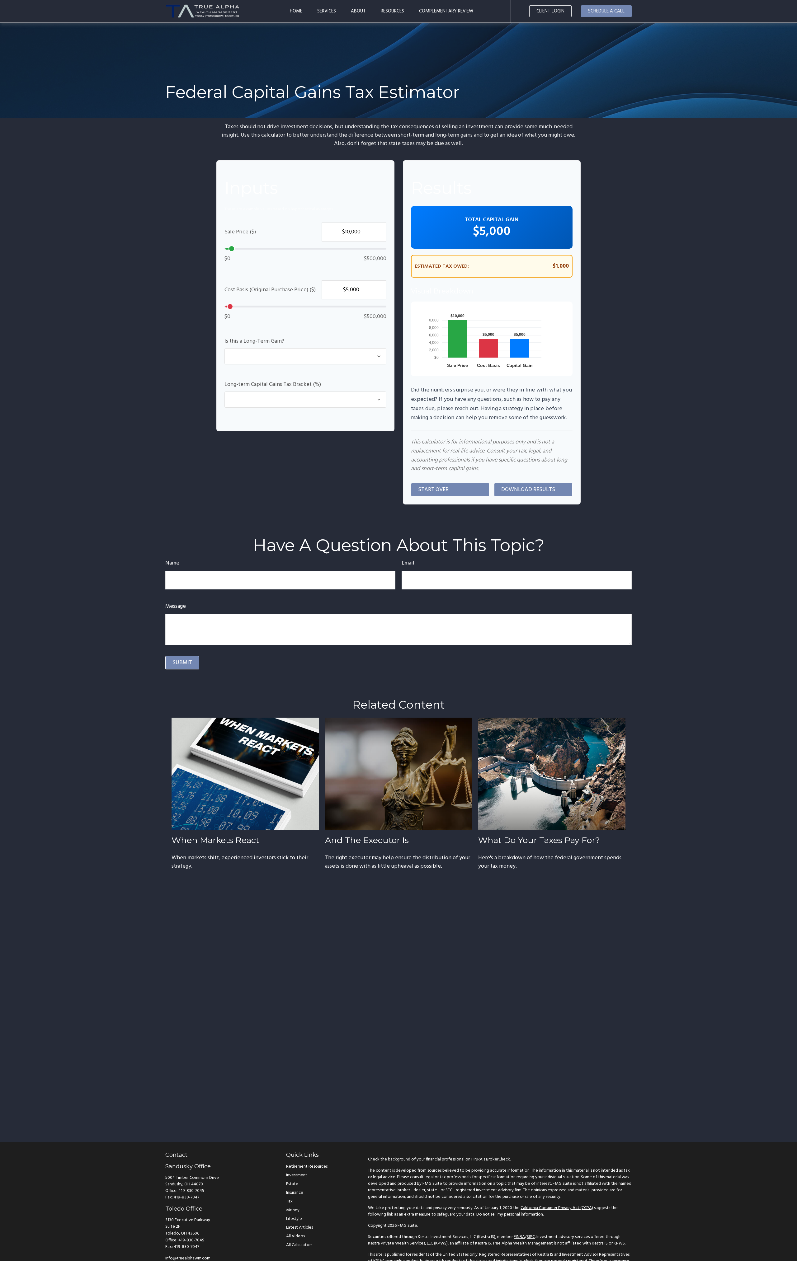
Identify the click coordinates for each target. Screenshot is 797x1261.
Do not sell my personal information (509, 1214)
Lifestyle (294, 1218)
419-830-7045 (191, 1190)
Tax (289, 1201)
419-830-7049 (191, 1240)
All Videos (295, 1236)
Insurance (294, 1192)
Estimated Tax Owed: (442, 266)
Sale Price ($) (240, 232)
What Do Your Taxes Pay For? (539, 840)
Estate (292, 1184)
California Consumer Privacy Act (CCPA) (557, 1208)
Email (408, 563)
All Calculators (299, 1245)
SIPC (531, 1236)
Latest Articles (299, 1227)
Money (292, 1210)
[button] (296, 11)
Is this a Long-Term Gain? (254, 341)
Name (172, 563)
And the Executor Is (367, 840)
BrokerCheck (498, 1159)
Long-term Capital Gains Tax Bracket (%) (272, 384)
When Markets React (215, 840)
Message (175, 606)
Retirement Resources (307, 1166)
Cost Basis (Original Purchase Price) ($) (270, 289)
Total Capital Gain (491, 219)
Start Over (433, 489)
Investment (296, 1175)
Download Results (528, 489)
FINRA (519, 1236)
